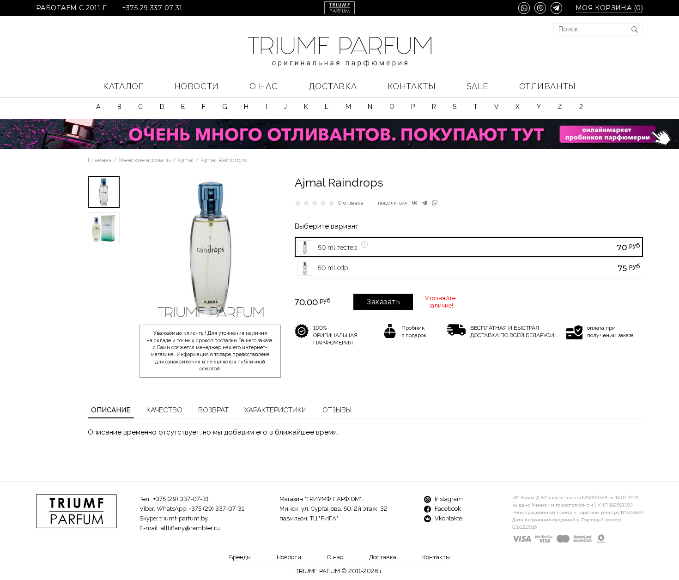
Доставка (333, 86)
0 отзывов (351, 203)
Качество (164, 410)
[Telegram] (424, 203)
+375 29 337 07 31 (152, 8)
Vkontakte (447, 518)
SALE (477, 86)
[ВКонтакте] (414, 203)
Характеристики (275, 410)
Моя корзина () (609, 8)
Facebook (447, 508)
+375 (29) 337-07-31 (180, 498)
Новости (196, 86)
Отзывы (337, 410)
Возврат (213, 410)
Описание (111, 410)
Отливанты (547, 86)
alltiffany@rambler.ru (190, 528)
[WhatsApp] (434, 203)
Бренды (240, 557)
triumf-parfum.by (183, 518)
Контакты (412, 86)
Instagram (448, 498)
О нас (263, 86)
